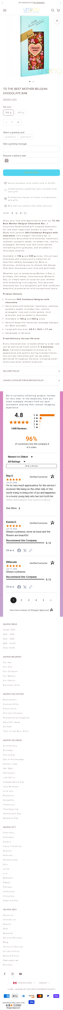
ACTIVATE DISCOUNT (31, 993)
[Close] (57, 957)
